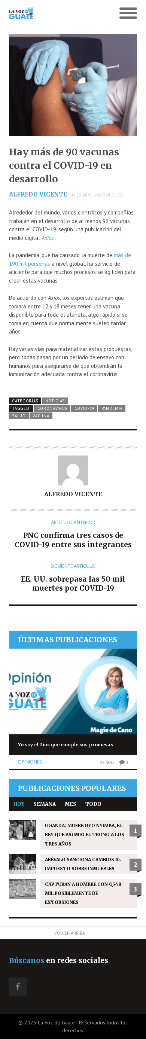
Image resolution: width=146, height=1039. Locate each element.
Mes (70, 804)
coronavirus (52, 408)
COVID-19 (84, 408)
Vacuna (41, 415)
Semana (44, 804)
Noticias (55, 400)
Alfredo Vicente (38, 194)
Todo (93, 804)
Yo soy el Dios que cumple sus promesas (65, 744)
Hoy (18, 804)
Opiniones (30, 762)
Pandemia (112, 408)
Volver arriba (69, 933)
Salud (18, 415)
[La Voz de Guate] (57, 13)
